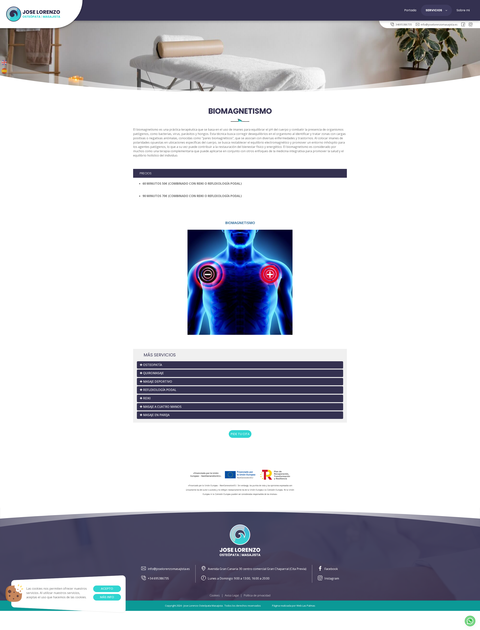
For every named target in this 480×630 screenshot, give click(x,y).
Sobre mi (463, 10)
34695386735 (403, 24)
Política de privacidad (257, 595)
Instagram (331, 578)
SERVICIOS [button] (434, 10)
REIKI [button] (146, 398)
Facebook (331, 569)
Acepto (107, 588)
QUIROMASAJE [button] (153, 373)
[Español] (4, 71)
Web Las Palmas (305, 605)
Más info (107, 597)
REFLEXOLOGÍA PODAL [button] (159, 390)
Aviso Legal (232, 595)
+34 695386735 (158, 578)
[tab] (240, 365)
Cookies (215, 595)
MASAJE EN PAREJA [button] (156, 415)
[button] (470, 621)
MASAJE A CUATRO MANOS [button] (162, 407)
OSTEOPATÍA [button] (152, 365)
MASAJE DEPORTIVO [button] (157, 381)
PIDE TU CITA (240, 434)
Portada (410, 10)
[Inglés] (4, 62)
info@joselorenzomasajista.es (439, 24)
